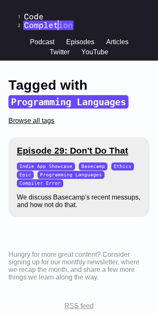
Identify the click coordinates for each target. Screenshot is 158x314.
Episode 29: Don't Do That (72, 150)
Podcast (42, 41)
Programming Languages (71, 175)
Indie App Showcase (45, 166)
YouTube (94, 52)
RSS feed (79, 305)
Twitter (60, 52)
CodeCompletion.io (45, 5)
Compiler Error (40, 183)
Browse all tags (31, 120)
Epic (25, 175)
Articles (117, 41)
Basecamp (93, 166)
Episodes (80, 41)
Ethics (122, 166)
